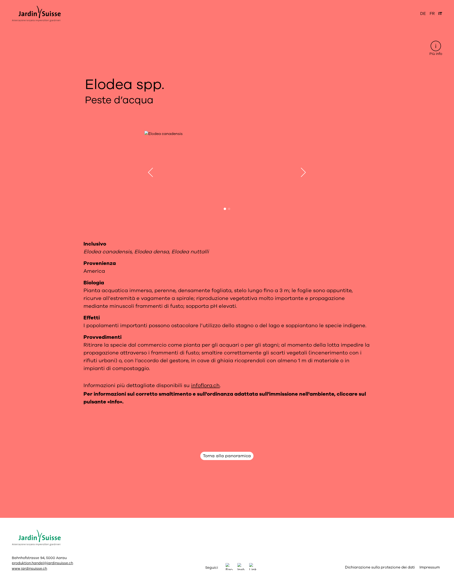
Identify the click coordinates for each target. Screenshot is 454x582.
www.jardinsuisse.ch (29, 568)
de (423, 13)
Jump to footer (227, 3)
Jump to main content (227, 3)
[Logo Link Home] (36, 14)
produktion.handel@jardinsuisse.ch (42, 563)
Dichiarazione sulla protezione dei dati (380, 567)
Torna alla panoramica (227, 456)
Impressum (429, 567)
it (440, 13)
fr (432, 13)
